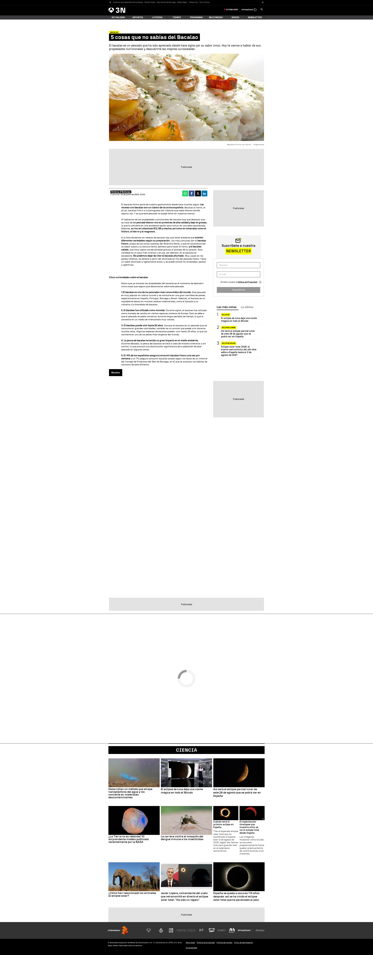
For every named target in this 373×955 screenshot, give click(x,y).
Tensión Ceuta (149, 2)
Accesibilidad (191, 948)
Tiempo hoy (193, 2)
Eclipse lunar (229, 328)
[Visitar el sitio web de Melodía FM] (232, 930)
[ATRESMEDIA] (118, 930)
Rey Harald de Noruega (166, 2)
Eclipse (225, 315)
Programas (196, 17)
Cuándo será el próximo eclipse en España (223, 824)
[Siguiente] (263, 2)
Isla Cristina (204, 2)
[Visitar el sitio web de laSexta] (161, 930)
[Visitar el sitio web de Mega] (191, 930)
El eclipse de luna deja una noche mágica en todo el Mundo (239, 319)
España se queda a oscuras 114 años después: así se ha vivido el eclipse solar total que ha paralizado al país (236, 896)
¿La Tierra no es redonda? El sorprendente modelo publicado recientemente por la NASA (128, 839)
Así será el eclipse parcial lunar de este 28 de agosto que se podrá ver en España (238, 334)
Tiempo (177, 17)
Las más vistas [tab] (226, 307)
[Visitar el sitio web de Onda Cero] (211, 930)
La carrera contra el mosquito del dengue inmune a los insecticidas (182, 838)
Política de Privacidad (247, 282)
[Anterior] (110, 2)
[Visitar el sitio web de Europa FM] (221, 930)
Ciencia (186, 750)
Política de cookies (224, 942)
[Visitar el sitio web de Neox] (171, 930)
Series (235, 17)
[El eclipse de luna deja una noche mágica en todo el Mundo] (186, 772)
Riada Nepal (182, 2)
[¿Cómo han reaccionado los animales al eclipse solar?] (134, 876)
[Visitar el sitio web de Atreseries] (201, 930)
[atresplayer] (249, 10)
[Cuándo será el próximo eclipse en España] (225, 813)
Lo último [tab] (247, 307)
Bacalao (115, 372)
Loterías (157, 17)
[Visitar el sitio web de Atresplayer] (246, 930)
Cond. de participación (243, 942)
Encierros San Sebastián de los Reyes (128, 2)
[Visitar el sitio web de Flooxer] (260, 930)
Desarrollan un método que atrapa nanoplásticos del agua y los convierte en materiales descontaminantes (130, 793)
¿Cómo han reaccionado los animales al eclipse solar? (132, 894)
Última (232, 10)
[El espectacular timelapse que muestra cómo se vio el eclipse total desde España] (252, 813)
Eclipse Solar (228, 343)
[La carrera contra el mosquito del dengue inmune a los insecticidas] (186, 820)
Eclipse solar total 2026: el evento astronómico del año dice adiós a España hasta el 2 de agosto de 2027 (238, 351)
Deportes (137, 17)
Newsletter (255, 17)
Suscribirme (238, 289)
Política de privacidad (206, 942)
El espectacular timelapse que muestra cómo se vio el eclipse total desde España (249, 827)
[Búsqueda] (262, 10)
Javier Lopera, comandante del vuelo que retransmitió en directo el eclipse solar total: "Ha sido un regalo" (184, 896)
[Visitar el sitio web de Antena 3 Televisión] (150, 930)
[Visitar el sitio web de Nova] (181, 930)
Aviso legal (190, 942)
